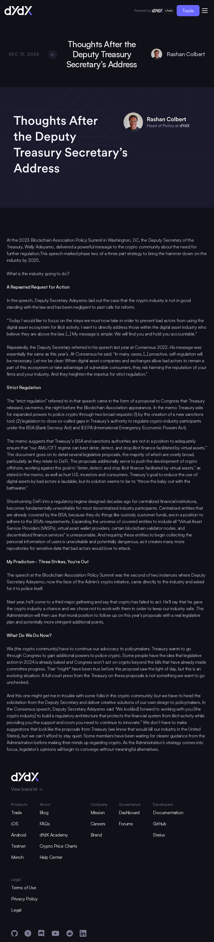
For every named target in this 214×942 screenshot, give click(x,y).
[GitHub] (14, 933)
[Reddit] (69, 933)
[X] (28, 933)
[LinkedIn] (83, 933)
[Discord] (41, 933)
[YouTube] (55, 933)
